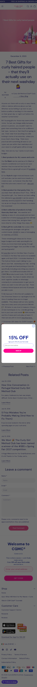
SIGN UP (18, 351)
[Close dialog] (33, 326)
